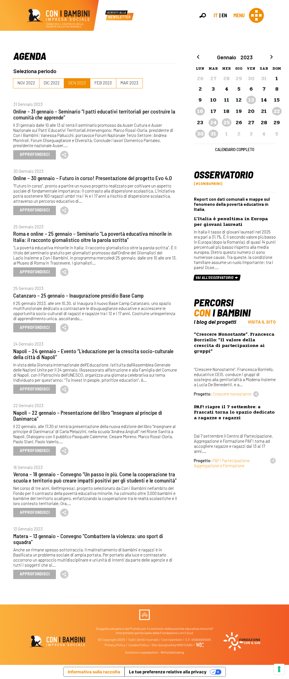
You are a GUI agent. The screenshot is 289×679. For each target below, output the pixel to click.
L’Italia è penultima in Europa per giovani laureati (231, 221)
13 (251, 100)
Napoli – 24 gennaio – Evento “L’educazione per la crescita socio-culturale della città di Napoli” (93, 354)
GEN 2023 (77, 82)
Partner (282, 93)
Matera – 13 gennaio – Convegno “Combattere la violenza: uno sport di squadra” (88, 538)
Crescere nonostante (232, 393)
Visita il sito (262, 321)
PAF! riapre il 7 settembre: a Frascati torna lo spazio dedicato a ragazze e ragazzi (234, 412)
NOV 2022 (26, 82)
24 (213, 122)
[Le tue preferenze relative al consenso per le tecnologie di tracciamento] (279, 669)
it (216, 15)
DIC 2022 (52, 82)
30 (200, 134)
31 (213, 134)
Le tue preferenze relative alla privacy (168, 671)
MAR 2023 (129, 82)
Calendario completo (234, 149)
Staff (280, 99)
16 (200, 111)
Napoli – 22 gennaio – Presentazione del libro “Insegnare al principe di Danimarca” (87, 415)
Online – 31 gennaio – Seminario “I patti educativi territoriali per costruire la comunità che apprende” (94, 114)
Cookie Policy (138, 645)
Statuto (282, 88)
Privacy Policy (115, 645)
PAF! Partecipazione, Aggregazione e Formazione (222, 463)
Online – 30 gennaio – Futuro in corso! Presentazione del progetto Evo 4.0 (92, 177)
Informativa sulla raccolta (94, 671)
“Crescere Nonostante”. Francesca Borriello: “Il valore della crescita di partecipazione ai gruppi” (234, 342)
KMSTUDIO (185, 645)
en (224, 15)
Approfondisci (35, 154)
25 (227, 122)
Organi (281, 82)
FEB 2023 (103, 82)
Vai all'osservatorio (215, 277)
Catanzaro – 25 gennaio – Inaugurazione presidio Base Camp (78, 295)
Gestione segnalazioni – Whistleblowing (154, 652)
